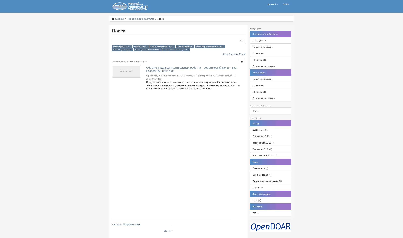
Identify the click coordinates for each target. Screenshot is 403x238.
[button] (272, 4)
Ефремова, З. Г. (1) (263, 136)
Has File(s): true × (140, 46)
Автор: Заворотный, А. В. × (162, 46)
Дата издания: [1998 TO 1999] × (148, 50)
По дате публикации (263, 46)
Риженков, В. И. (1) (262, 149)
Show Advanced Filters (233, 54)
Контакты (116, 224)
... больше (258, 187)
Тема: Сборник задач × (122, 50)
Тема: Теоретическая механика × (210, 46)
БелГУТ (168, 230)
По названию (259, 59)
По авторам (259, 53)
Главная (119, 18)
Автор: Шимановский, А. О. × (176, 50)
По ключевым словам (264, 66)
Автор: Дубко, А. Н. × (122, 46)
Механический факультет (141, 18)
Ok (241, 40)
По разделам (259, 40)
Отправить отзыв (131, 224)
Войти (256, 110)
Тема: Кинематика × (185, 46)
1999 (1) (257, 200)
